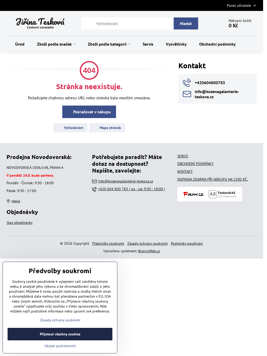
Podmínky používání (187, 243)
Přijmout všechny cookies (60, 334)
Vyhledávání (73, 127)
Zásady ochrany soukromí (147, 243)
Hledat (186, 23)
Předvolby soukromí (108, 243)
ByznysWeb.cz (149, 251)
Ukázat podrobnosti (60, 345)
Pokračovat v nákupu (91, 111)
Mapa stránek (110, 127)
